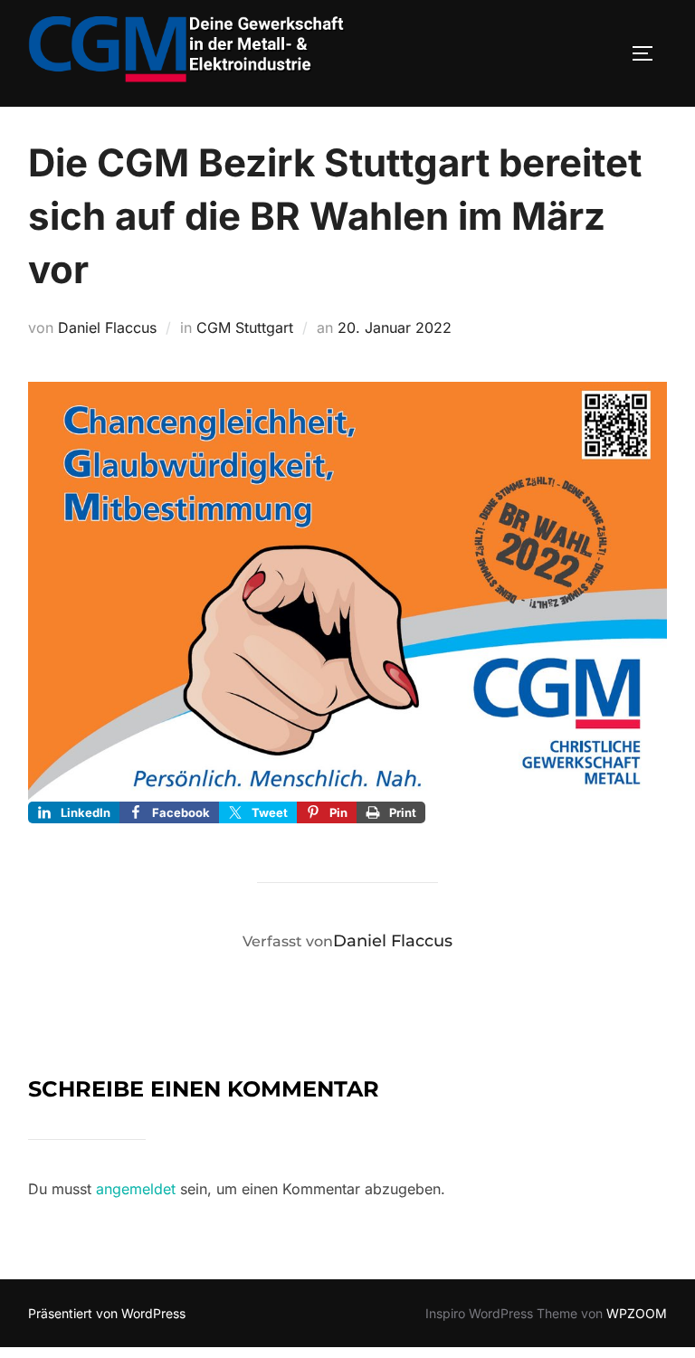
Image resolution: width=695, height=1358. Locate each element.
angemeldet (136, 1189)
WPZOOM (636, 1313)
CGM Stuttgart (244, 327)
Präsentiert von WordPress (107, 1313)
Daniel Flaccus (107, 327)
